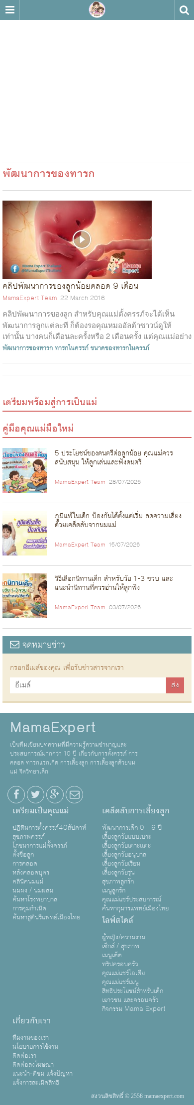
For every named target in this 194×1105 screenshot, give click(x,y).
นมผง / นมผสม (32, 890)
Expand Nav (9, 10)
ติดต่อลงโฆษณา (33, 1064)
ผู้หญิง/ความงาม (123, 937)
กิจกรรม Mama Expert (134, 1008)
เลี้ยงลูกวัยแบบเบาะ (126, 836)
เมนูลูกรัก (113, 890)
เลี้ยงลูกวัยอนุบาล (124, 854)
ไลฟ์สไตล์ (117, 920)
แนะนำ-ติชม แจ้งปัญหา (42, 1073)
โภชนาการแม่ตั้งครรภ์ (39, 845)
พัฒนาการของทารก (27, 347)
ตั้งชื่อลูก (23, 854)
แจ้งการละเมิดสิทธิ (35, 1082)
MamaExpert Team (29, 298)
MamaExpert (97, 10)
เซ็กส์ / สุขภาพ (120, 946)
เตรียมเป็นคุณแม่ (40, 810)
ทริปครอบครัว (120, 964)
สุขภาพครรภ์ (28, 836)
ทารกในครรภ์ (72, 347)
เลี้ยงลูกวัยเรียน (121, 863)
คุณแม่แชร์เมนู (120, 982)
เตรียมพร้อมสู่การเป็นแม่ (49, 402)
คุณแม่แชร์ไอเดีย (123, 973)
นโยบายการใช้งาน (35, 1046)
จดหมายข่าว (42, 645)
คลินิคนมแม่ (27, 881)
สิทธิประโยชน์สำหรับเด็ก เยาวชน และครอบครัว (132, 995)
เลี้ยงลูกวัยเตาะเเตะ (126, 845)
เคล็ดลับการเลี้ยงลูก (136, 810)
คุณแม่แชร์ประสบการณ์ (131, 899)
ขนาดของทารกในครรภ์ (120, 347)
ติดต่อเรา (24, 1055)
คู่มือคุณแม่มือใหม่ (38, 428)
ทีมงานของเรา (30, 1037)
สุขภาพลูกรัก (118, 881)
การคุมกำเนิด (29, 908)
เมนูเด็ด (112, 955)
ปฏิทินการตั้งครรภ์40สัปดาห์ (49, 827)
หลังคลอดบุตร (30, 872)
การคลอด (24, 863)
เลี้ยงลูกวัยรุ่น (118, 872)
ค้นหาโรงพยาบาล (34, 899)
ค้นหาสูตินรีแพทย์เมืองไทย (46, 917)
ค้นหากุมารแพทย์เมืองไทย (135, 908)
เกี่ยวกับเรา (31, 1020)
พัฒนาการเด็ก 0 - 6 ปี (132, 827)
